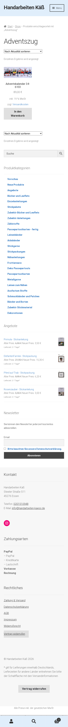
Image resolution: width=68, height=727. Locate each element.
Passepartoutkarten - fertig (22, 229)
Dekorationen (15, 313)
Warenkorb (52, 718)
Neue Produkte (15, 184)
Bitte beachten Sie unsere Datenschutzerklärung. (35, 449)
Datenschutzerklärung (16, 606)
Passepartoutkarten (18, 274)
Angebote (12, 190)
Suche (34, 721)
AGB (6, 613)
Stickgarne (13, 246)
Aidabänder (13, 240)
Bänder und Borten (17, 301)
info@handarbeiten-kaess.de (28, 508)
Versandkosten (20, 104)
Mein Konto (11, 721)
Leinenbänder (14, 235)
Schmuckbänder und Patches (23, 296)
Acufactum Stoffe (17, 290)
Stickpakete (14, 207)
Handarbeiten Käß (24, 7)
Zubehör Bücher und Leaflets (23, 212)
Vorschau (12, 179)
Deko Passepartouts (18, 268)
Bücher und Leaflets (18, 196)
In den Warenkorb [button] (18, 113)
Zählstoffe (13, 223)
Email (7, 437)
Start (10, 26)
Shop (18, 26)
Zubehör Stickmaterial (19, 307)
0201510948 (21, 504)
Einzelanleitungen (17, 201)
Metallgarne (14, 279)
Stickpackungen (16, 251)
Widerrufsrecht (12, 626)
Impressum (10, 619)
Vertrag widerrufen (14, 633)
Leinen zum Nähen (17, 285)
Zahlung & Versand (14, 600)
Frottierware (14, 263)
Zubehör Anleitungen (18, 218)
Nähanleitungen (16, 257)
